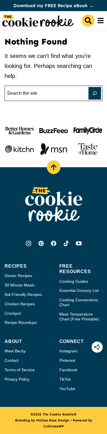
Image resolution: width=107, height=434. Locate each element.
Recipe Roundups (21, 322)
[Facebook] (53, 243)
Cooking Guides (73, 281)
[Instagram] (28, 243)
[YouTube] (78, 243)
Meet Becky (15, 351)
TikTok (65, 379)
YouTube (67, 388)
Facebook (68, 370)
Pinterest (67, 360)
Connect (71, 341)
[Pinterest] (41, 243)
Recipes (16, 266)
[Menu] (100, 20)
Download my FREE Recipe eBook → (53, 5)
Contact (12, 360)
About (13, 341)
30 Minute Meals (20, 285)
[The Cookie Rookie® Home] (38, 20)
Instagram (68, 351)
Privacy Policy (17, 379)
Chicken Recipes (20, 304)
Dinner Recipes (18, 275)
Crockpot (13, 313)
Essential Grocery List (79, 290)
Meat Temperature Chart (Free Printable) (79, 316)
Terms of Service (20, 370)
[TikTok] (66, 243)
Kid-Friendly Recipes (23, 294)
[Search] (88, 20)
